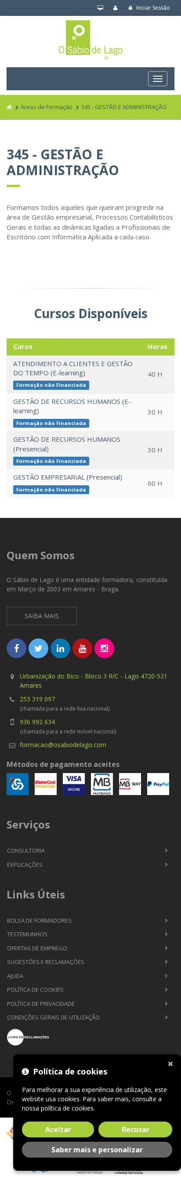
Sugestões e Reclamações (45, 962)
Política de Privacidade (41, 1004)
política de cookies (67, 1108)
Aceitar (58, 1129)
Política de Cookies (35, 989)
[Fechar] (172, 1063)
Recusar (135, 1129)
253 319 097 (37, 699)
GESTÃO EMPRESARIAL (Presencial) (67, 477)
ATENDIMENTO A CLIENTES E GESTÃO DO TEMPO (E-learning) (73, 368)
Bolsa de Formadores (39, 920)
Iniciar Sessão (152, 7)
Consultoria (26, 850)
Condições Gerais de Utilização (53, 1017)
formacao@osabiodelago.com (63, 744)
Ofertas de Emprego (37, 948)
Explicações (25, 865)
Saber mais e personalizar (97, 1150)
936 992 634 (37, 722)
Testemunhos (27, 934)
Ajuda (15, 976)
